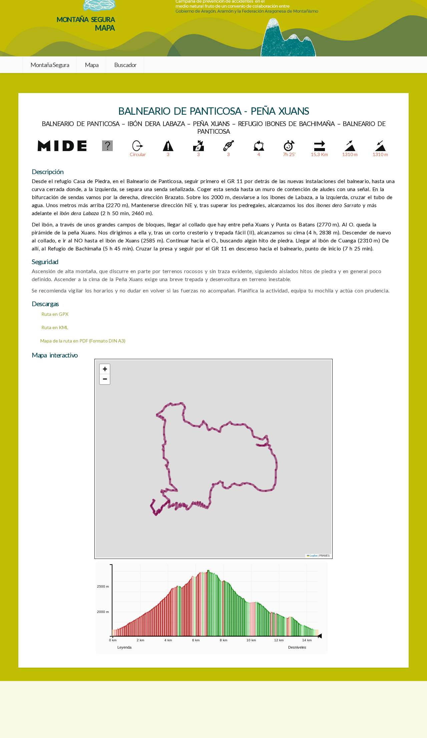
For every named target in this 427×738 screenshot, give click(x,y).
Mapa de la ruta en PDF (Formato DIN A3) (82, 340)
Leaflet (313, 555)
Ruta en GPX (54, 314)
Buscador (125, 64)
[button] (105, 369)
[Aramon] (213, 710)
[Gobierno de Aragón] (356, 710)
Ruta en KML (54, 327)
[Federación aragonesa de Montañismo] (71, 710)
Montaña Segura (49, 64)
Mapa (91, 64)
